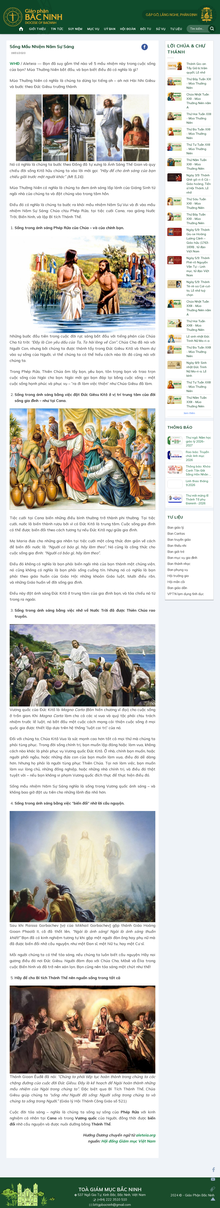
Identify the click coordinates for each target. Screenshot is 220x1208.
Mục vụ (93, 29)
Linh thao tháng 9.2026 (197, 483)
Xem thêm (189, 413)
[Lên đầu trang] (213, 1199)
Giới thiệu (37, 29)
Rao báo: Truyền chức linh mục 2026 (197, 456)
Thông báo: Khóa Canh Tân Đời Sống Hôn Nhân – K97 (198, 470)
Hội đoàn (128, 29)
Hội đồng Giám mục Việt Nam (128, 1141)
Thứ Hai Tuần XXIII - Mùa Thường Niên (195, 325)
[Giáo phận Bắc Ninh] (32, 17)
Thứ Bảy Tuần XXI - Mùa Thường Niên (198, 83)
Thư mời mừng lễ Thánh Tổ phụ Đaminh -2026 (197, 499)
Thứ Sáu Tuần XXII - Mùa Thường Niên (196, 203)
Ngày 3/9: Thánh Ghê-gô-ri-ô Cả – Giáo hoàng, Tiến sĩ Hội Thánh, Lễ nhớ (198, 183)
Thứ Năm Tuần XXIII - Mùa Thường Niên (196, 402)
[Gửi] (212, 29)
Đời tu (145, 29)
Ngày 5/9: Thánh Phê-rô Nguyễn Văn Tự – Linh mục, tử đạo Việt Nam (198, 266)
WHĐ (15, 63)
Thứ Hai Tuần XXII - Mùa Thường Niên (198, 118)
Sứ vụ (160, 29)
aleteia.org (145, 1135)
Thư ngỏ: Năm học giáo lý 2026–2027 (198, 441)
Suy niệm (75, 29)
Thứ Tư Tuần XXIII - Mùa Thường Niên (198, 386)
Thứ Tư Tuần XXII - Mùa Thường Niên (198, 149)
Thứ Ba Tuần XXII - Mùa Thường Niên (198, 133)
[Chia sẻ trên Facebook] (144, 47)
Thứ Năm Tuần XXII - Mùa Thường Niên (196, 164)
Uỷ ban (109, 29)
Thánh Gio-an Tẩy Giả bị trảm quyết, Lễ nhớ (196, 68)
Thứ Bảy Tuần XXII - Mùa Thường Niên (196, 219)
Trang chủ (21, 29)
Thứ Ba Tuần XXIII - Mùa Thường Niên (198, 351)
